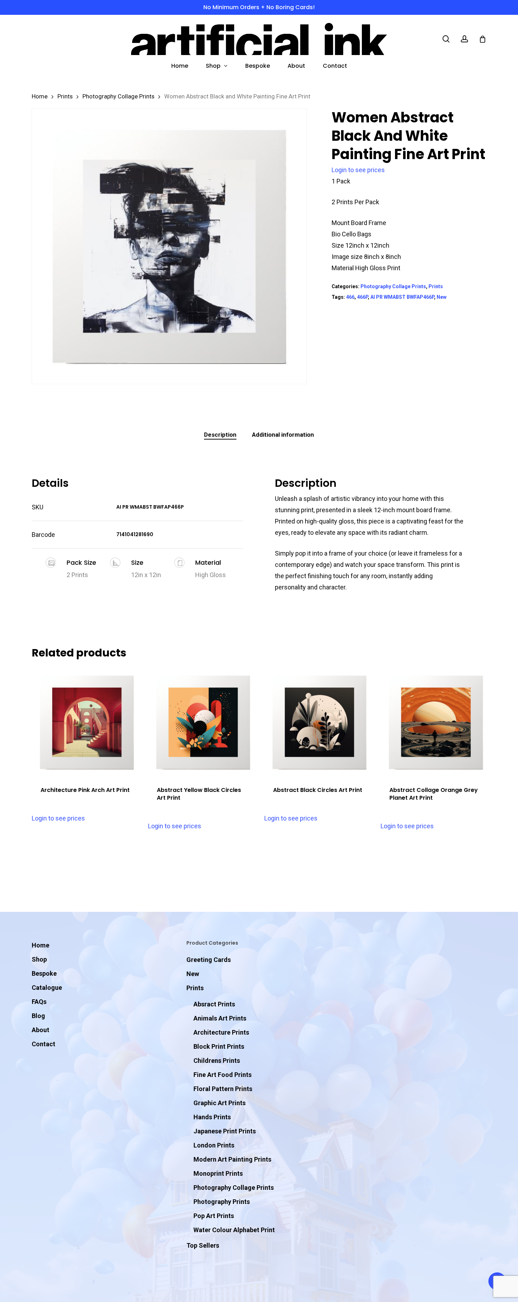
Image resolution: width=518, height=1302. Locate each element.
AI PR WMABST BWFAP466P (402, 297)
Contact (43, 1044)
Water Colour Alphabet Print (234, 1230)
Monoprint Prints (218, 1173)
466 (350, 297)
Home (40, 96)
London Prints (213, 1145)
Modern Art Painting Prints (232, 1159)
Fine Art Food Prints (222, 1074)
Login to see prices (358, 170)
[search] (446, 39)
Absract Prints (214, 1004)
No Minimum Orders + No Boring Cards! (259, 7)
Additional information (283, 434)
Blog (38, 1015)
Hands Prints (212, 1117)
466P (362, 297)
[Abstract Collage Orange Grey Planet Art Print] (436, 722)
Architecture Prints (221, 1032)
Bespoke (44, 973)
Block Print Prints (218, 1046)
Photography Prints (221, 1201)
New (441, 297)
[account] (464, 39)
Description (220, 434)
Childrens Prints (216, 1060)
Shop (39, 959)
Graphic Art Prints (219, 1103)
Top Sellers (202, 1245)
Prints (65, 96)
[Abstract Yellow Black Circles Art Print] (203, 722)
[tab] (220, 434)
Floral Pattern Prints (222, 1088)
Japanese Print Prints (224, 1131)
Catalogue (47, 987)
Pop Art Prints (213, 1215)
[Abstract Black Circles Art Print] (319, 722)
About (40, 1030)
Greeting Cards (208, 959)
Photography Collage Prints (118, 96)
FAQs (39, 1001)
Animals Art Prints (219, 1018)
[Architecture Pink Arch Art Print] (87, 722)
